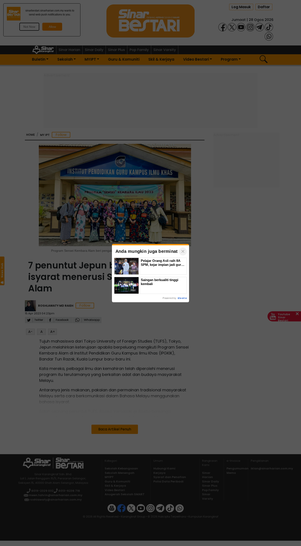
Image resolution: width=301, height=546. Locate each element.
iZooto (182, 298)
